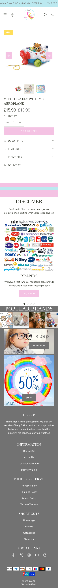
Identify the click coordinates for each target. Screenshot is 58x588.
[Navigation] (5, 14)
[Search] (45, 14)
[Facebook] (13, 555)
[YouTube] (37, 555)
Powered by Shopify (29, 584)
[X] (21, 555)
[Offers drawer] (12, 14)
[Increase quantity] (20, 122)
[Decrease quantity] (7, 122)
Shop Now (29, 293)
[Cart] (52, 14)
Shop (29, 397)
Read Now (39, 345)
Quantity (10, 116)
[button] (9, 55)
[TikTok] (45, 555)
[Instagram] (29, 555)
